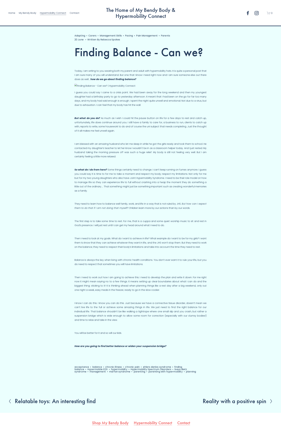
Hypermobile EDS (97, 369)
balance (97, 367)
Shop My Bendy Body (110, 423)
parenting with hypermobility (165, 371)
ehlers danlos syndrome (157, 367)
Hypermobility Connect (153, 423)
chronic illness (113, 367)
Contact (74, 13)
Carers (92, 35)
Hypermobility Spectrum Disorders (151, 369)
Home (11, 13)
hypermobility (119, 369)
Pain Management (146, 35)
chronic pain (132, 367)
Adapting (79, 35)
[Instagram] (256, 13)
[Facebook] (247, 13)
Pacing (129, 35)
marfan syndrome (119, 371)
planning (191, 371)
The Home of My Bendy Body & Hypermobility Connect (140, 13)
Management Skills (111, 35)
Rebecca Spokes (110, 39)
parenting (139, 371)
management (98, 371)
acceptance (81, 367)
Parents (165, 35)
